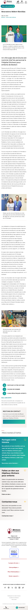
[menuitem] (14, 563)
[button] (21, 2)
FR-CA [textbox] (21, 2)
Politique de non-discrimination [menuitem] (14, 595)
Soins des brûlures (11, 17)
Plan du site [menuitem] (14, 599)
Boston (3, 17)
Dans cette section (7, 6)
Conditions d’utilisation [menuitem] (14, 597)
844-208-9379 (6, 398)
